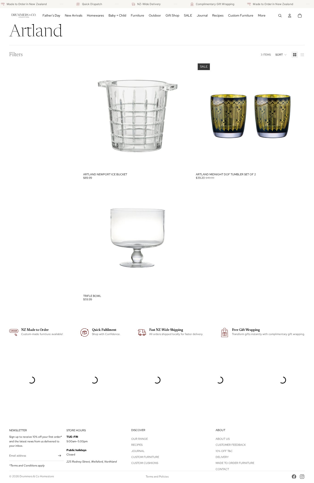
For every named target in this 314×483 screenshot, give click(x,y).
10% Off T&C (224, 451)
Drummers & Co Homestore (37, 476)
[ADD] (185, 163)
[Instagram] (302, 476)
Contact (222, 469)
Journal (138, 451)
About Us (223, 439)
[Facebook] (294, 476)
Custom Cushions (144, 463)
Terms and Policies (157, 476)
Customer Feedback (231, 445)
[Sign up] (60, 456)
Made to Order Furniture (235, 463)
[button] (281, 55)
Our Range (139, 439)
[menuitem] (262, 15)
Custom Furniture (145, 457)
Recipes (137, 445)
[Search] (280, 16)
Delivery (222, 457)
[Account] (290, 16)
